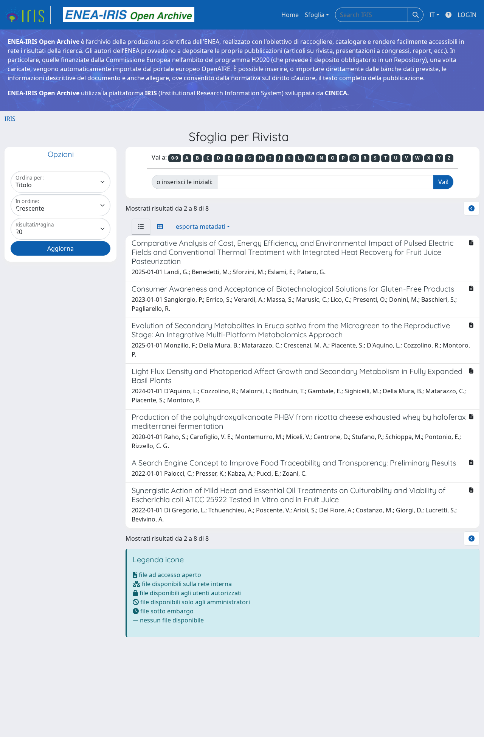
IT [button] (432, 15)
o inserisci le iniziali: (185, 182)
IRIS (10, 119)
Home (290, 15)
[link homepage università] (128, 15)
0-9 (174, 158)
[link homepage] (28, 15)
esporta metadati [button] (200, 226)
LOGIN (467, 15)
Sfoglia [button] (314, 15)
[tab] (141, 226)
